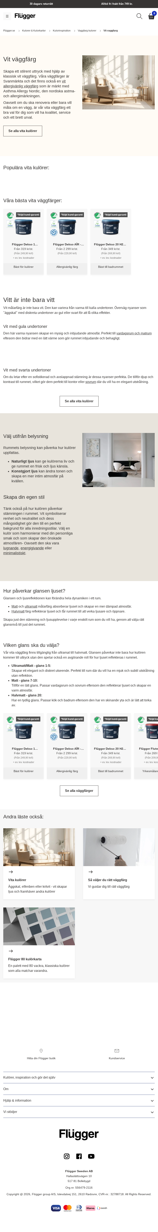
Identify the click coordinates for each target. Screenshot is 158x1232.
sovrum (90, 382)
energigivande (32, 548)
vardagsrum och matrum (134, 333)
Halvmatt (18, 611)
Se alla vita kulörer (22, 131)
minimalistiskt (14, 553)
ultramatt (31, 606)
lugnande (11, 548)
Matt (15, 606)
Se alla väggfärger (79, 790)
